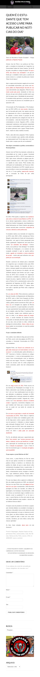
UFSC (29, 536)
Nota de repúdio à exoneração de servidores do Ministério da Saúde (21, 554)
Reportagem (15, 531)
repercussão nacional (28, 171)
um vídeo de (11, 294)
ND (30, 533)
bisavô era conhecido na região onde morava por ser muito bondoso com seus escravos (20, 350)
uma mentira (13, 439)
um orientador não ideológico (19, 244)
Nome (8, 589)
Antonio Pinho (12, 533)
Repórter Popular (23, 531)
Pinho (19, 536)
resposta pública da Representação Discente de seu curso (20, 88)
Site (7, 604)
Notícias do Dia (13, 536)
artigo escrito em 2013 (17, 385)
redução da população (16, 445)
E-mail (8, 597)
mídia (26, 533)
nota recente (24, 109)
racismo (24, 536)
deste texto (25, 525)
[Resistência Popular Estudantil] (20, 2)
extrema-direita (21, 533)
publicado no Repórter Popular (14, 59)
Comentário (9, 572)
